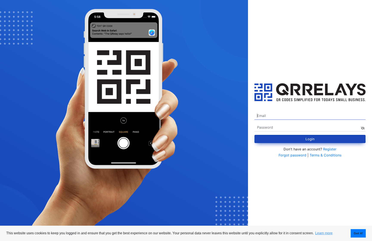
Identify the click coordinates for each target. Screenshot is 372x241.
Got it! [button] (358, 233)
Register (329, 149)
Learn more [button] (324, 233)
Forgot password (292, 155)
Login (310, 139)
